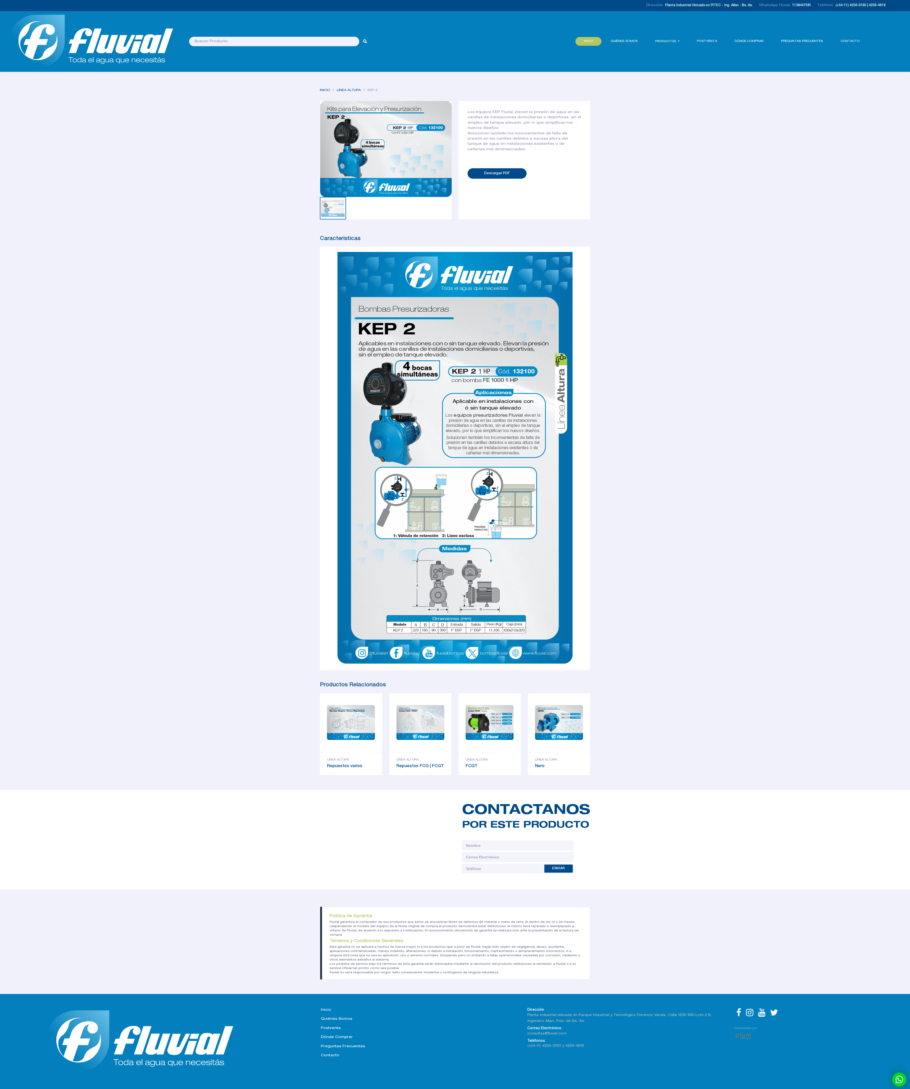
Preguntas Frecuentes (802, 41)
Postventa (707, 41)
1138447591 (801, 5)
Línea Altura (349, 90)
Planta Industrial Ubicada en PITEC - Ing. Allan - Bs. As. (709, 5)
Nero (540, 766)
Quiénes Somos (624, 41)
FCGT (472, 766)
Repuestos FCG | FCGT (420, 766)
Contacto (850, 41)
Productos (665, 41)
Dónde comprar (749, 41)
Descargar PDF (497, 173)
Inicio (588, 41)
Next (349, 190)
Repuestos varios (344, 766)
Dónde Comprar (337, 1037)
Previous (331, 190)
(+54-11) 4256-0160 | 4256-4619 (860, 5)
